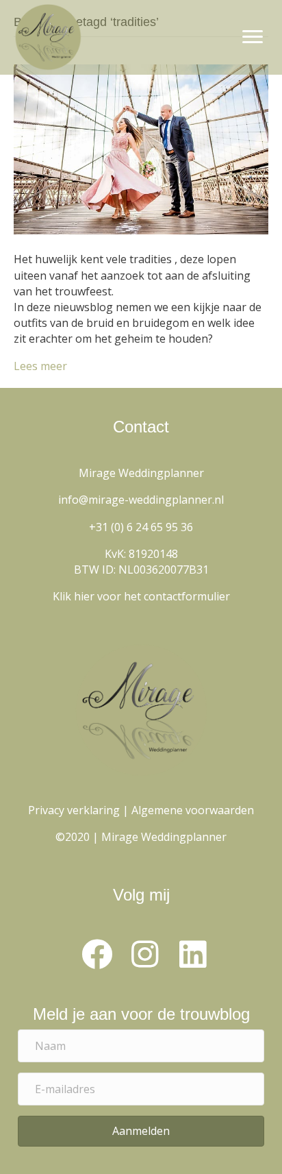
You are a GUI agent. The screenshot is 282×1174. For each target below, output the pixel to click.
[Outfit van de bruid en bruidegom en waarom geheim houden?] (141, 148)
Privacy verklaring (74, 810)
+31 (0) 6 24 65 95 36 (141, 527)
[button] (96, 954)
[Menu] (252, 37)
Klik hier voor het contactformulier (141, 596)
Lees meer (40, 366)
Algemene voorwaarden (192, 810)
